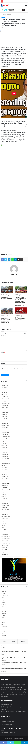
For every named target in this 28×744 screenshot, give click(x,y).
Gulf (3, 597)
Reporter (5, 27)
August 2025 (5, 412)
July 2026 (4, 387)
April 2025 (4, 421)
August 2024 (5, 438)
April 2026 (4, 394)
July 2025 (4, 414)
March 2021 (4, 529)
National (4, 613)
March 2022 (5, 503)
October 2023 (5, 461)
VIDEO (3, 631)
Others (3, 615)
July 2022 (4, 494)
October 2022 (5, 487)
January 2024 (5, 454)
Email (2, 358)
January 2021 (5, 534)
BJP (6, 254)
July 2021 (4, 520)
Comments (22, 641)
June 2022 (4, 496)
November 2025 (5, 405)
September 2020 (6, 543)
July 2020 (4, 547)
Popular (13, 641)
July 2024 (4, 441)
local (3, 606)
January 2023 (5, 481)
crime (3, 593)
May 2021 (4, 525)
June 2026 (4, 390)
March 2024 (5, 449)
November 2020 (6, 538)
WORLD (4, 635)
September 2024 (6, 436)
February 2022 (5, 505)
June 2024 (4, 443)
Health (3, 600)
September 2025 (6, 410)
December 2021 (5, 509)
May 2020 (4, 552)
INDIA (3, 602)
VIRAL (3, 633)
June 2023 (4, 469)
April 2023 (4, 474)
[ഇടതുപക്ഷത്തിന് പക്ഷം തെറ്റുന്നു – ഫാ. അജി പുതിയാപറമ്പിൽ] (21, 310)
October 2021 (5, 514)
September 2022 (6, 489)
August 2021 (5, 518)
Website (3, 363)
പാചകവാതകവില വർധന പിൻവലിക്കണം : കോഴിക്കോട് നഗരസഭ (7, 297)
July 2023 (4, 467)
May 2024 (4, 445)
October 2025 (5, 407)
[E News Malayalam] (5, 5)
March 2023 (5, 476)
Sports (3, 624)
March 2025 (5, 423)
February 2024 (5, 452)
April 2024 (4, 447)
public (3, 622)
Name (3, 352)
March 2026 (5, 396)
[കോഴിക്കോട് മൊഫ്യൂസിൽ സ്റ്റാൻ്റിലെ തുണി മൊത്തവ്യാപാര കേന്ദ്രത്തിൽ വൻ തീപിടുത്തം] (7, 310)
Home (4, 14)
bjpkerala (9, 254)
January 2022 (5, 507)
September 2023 (6, 463)
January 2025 (5, 427)
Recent (4, 641)
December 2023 (6, 456)
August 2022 (5, 492)
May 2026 (4, 392)
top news (4, 628)
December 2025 (5, 403)
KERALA (9, 14)
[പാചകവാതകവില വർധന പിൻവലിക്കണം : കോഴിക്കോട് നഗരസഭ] (7, 289)
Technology (4, 626)
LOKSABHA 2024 (6, 609)
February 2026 (5, 398)
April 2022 (4, 501)
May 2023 (4, 472)
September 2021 (6, 516)
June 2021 (4, 523)
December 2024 (6, 430)
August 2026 (5, 385)
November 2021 (5, 512)
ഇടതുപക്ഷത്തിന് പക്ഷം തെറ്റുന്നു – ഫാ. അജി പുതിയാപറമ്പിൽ (20, 318)
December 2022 (5, 483)
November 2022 (5, 485)
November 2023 (6, 458)
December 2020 (6, 536)
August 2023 (5, 465)
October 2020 (5, 540)
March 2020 (5, 554)
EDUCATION (5, 595)
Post (3, 620)
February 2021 (5, 532)
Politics (3, 617)
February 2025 (5, 425)
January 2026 (5, 401)
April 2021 (4, 527)
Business (4, 591)
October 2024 (5, 434)
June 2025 (4, 416)
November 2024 (6, 432)
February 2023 (5, 478)
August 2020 (5, 545)
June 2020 (4, 549)
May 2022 (4, 498)
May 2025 (4, 418)
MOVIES (4, 611)
